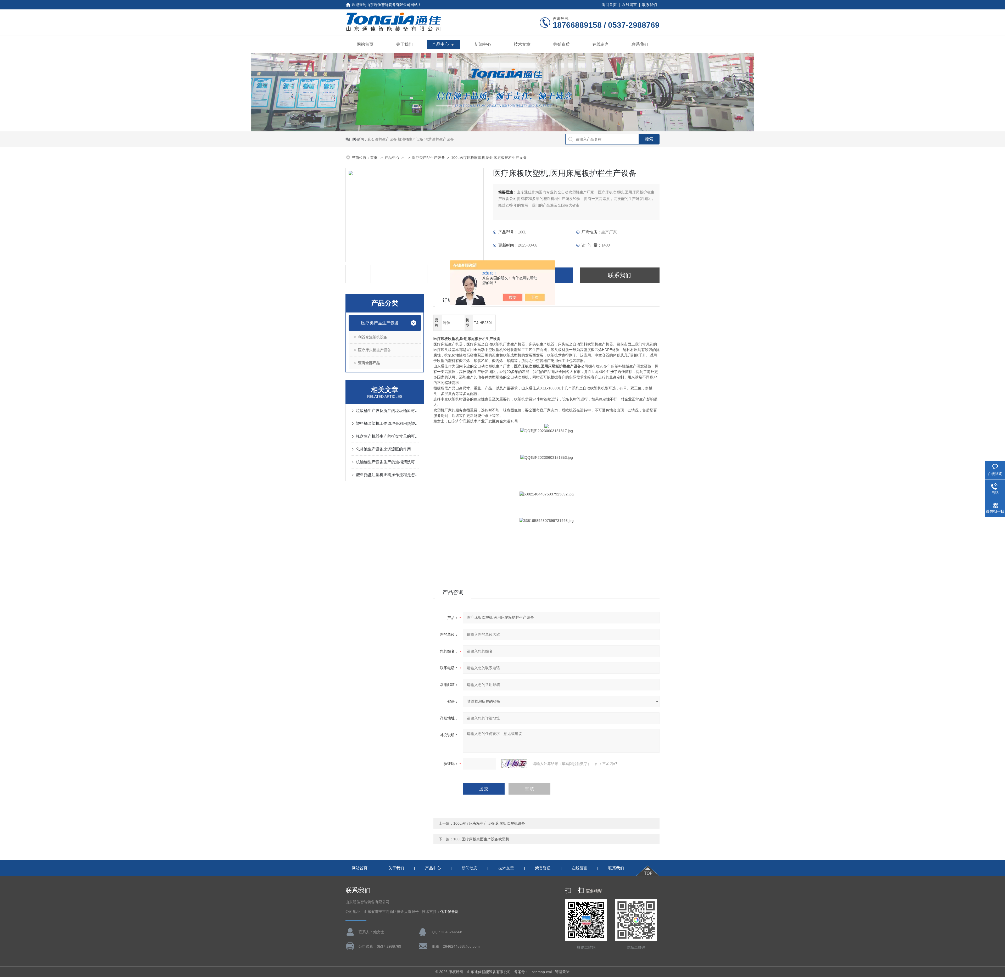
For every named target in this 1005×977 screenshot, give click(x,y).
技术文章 (522, 44)
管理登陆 (562, 972)
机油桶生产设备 (410, 139)
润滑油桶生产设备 (439, 139)
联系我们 (649, 5)
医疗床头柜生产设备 (374, 350)
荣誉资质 (561, 44)
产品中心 (440, 44)
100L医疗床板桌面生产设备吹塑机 (481, 839)
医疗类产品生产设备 (428, 157)
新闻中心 (482, 44)
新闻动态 (469, 868)
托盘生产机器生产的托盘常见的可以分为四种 (387, 436)
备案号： (521, 972)
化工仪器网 (449, 912)
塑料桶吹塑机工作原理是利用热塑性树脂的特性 (387, 423)
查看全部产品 (369, 363)
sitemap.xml (542, 972)
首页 (374, 157)
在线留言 (629, 5)
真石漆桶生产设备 (382, 139)
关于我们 (404, 44)
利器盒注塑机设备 (372, 337)
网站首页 (365, 44)
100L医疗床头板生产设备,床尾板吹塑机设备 (489, 823)
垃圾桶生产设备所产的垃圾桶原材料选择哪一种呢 (387, 410)
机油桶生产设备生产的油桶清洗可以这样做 (387, 462)
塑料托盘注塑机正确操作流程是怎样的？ (387, 474)
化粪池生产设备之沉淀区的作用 (383, 449)
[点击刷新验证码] (514, 763)
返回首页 (609, 5)
